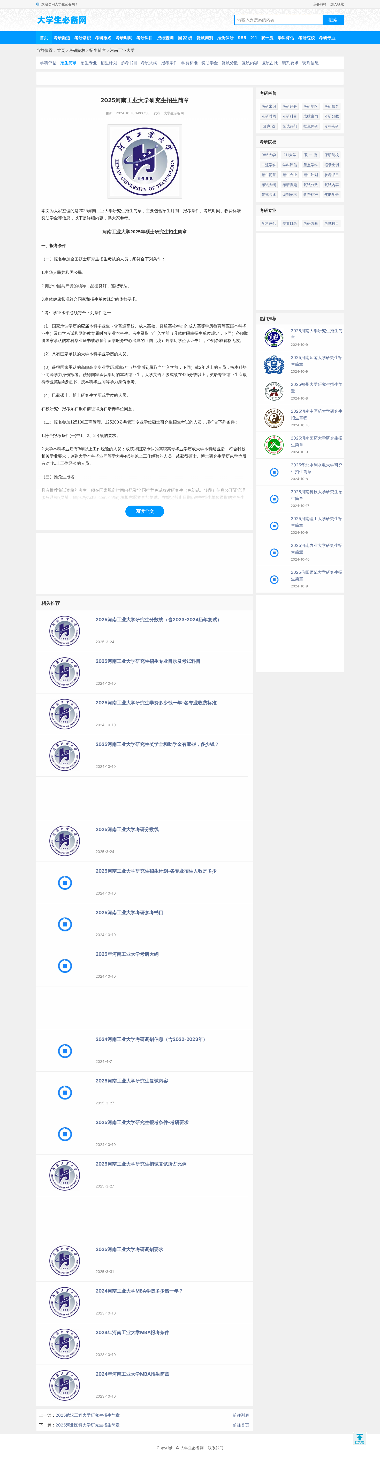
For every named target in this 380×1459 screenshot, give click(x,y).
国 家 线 (185, 37)
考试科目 (331, 223)
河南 (92, 211)
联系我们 (215, 1447)
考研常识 (82, 37)
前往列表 (241, 1415)
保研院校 (331, 155)
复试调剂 (204, 37)
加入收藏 (337, 4)
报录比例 (331, 165)
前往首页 (241, 1425)
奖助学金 (209, 62)
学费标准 (189, 62)
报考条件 (169, 62)
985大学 (269, 155)
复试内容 (250, 62)
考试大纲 (149, 62)
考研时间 (124, 37)
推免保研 (225, 37)
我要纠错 (319, 4)
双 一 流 (310, 155)
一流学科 (269, 165)
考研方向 (310, 223)
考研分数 (331, 116)
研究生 (119, 211)
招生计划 (109, 62)
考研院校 (306, 37)
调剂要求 (290, 62)
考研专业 (327, 37)
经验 (105, 449)
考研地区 (310, 106)
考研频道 (62, 37)
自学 (62, 333)
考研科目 (144, 37)
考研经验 (290, 106)
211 (253, 37)
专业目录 (290, 223)
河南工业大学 (122, 50)
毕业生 (103, 326)
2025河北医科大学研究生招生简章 (88, 1425)
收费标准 (232, 211)
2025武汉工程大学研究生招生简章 (88, 1415)
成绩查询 (165, 37)
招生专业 (88, 62)
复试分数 (230, 62)
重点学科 (310, 165)
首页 (44, 37)
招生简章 (97, 50)
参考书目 (129, 62)
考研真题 (290, 184)
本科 (93, 326)
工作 (97, 449)
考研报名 (103, 37)
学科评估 (286, 37)
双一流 (267, 37)
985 (242, 37)
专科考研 (331, 126)
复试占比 (270, 62)
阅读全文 (144, 511)
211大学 (289, 155)
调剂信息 (310, 62)
